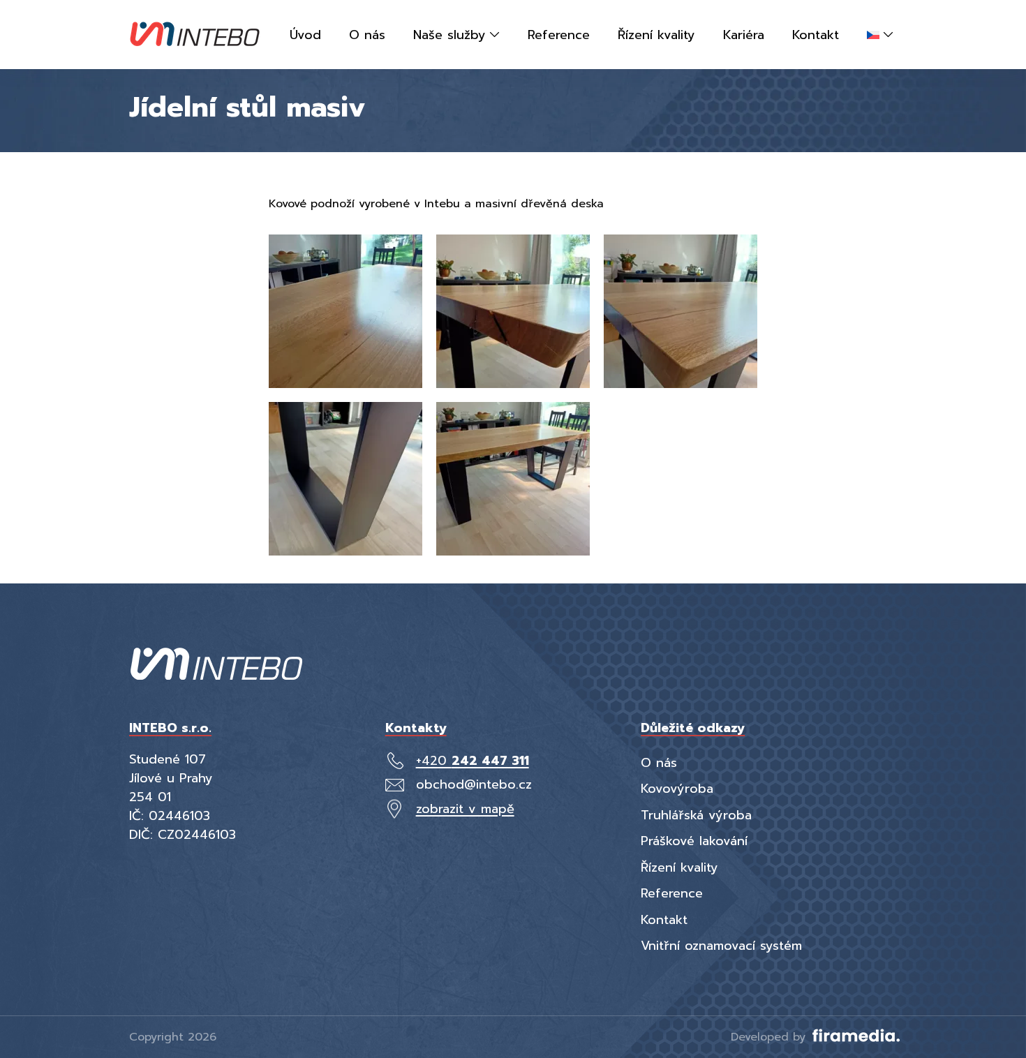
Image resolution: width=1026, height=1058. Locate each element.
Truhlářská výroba (696, 815)
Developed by (770, 1037)
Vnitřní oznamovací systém (721, 945)
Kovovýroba (677, 788)
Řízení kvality (679, 867)
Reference (672, 893)
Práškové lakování (694, 841)
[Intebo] (194, 34)
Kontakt (664, 920)
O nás (659, 763)
